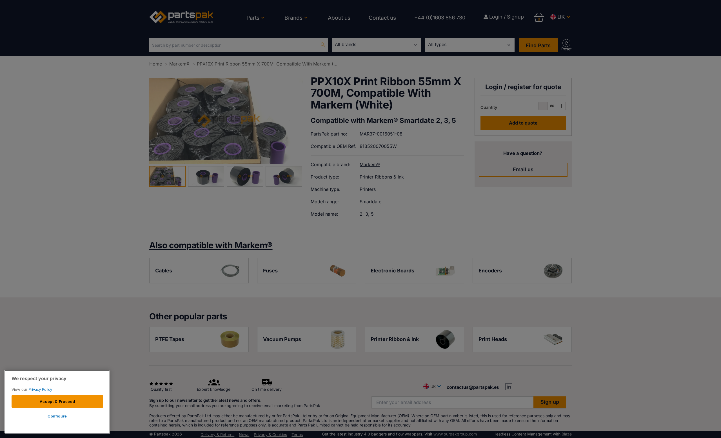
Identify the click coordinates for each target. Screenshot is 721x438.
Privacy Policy (40, 389)
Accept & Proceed (57, 401)
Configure (57, 416)
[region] (57, 402)
